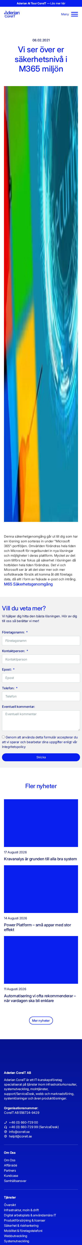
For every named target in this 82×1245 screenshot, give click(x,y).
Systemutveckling (16, 1241)
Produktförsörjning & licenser (24, 1220)
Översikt (10, 1205)
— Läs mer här (41, 3)
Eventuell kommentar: (18, 707)
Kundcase (11, 1176)
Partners (10, 1170)
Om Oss (9, 1160)
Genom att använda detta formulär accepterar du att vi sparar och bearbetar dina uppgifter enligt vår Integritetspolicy (40, 742)
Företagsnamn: (13, 632)
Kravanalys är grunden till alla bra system (41, 859)
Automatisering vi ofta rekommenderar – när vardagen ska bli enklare (40, 998)
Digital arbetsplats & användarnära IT (30, 1215)
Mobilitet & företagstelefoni (23, 1231)
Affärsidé (10, 1165)
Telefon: (8, 688)
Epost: (7, 669)
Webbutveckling (15, 1236)
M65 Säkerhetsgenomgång (28, 584)
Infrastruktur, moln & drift (21, 1210)
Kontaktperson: (14, 651)
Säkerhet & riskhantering (21, 1226)
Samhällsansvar (15, 1181)
